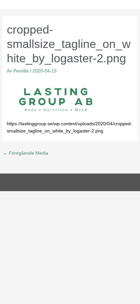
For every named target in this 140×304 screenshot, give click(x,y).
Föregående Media (25, 153)
